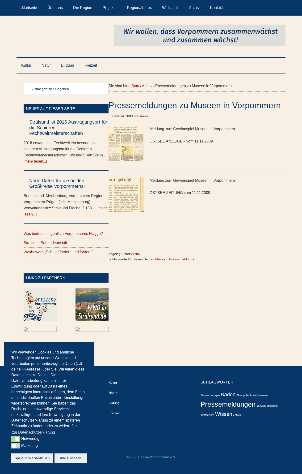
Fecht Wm (251, 395)
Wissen (223, 414)
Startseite (29, 8)
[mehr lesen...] (35, 161)
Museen (161, 259)
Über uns (55, 8)
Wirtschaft (170, 8)
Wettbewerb (207, 415)
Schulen (261, 405)
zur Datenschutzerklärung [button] (33, 432)
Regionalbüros (139, 8)
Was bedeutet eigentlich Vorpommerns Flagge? (63, 234)
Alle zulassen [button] (70, 458)
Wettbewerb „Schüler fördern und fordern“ (58, 252)
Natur (46, 65)
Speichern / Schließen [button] (32, 458)
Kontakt (216, 8)
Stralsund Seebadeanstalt (45, 243)
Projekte (110, 8)
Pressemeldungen (182, 259)
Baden (228, 394)
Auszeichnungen (210, 395)
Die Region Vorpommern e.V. (61, 35)
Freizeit (90, 65)
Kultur (26, 65)
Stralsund (272, 405)
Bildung (67, 65)
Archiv (194, 8)
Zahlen (237, 415)
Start (135, 86)
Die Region (82, 8)
